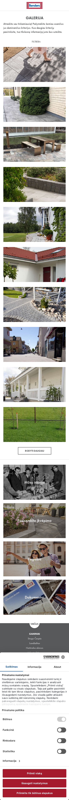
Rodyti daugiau (34, 450)
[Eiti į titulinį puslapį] (34, 5)
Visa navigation (7, 6)
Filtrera (36, 41)
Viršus (34, 623)
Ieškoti (64, 5)
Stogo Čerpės (34, 638)
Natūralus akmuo (34, 648)
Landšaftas (34, 643)
